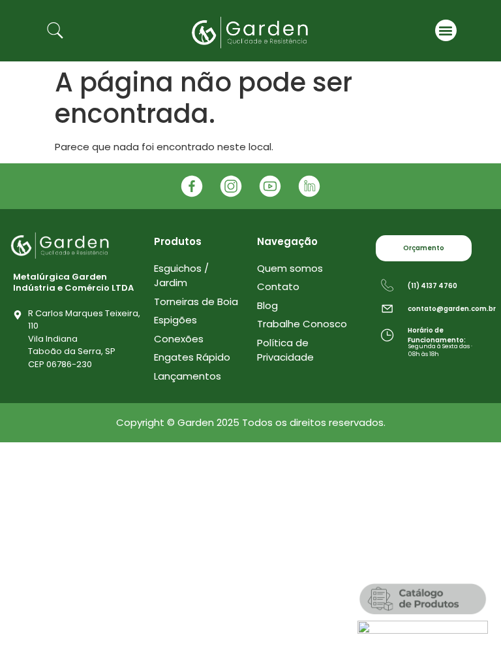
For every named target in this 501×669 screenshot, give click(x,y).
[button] (446, 30)
